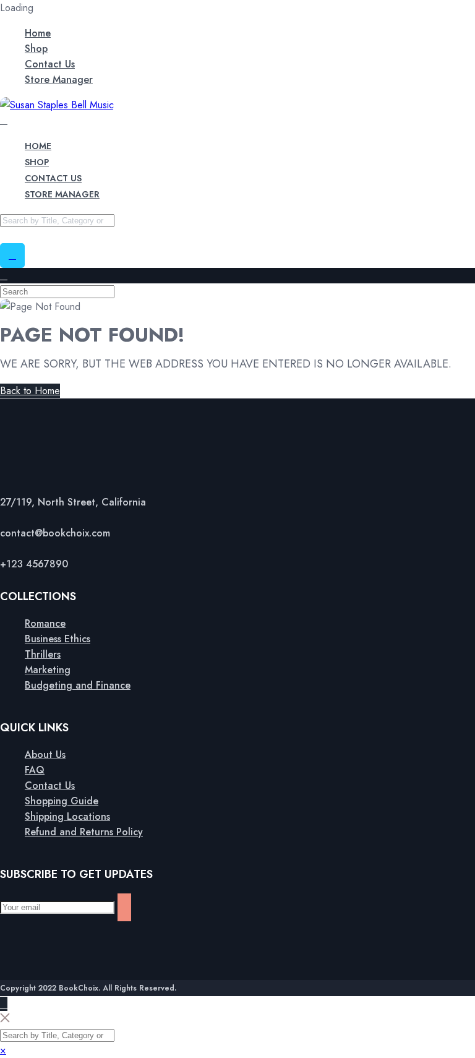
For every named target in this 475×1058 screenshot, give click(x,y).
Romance (45, 623)
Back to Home (30, 391)
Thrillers (43, 654)
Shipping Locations (67, 816)
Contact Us (50, 64)
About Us (45, 754)
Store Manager (59, 79)
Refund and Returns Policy (84, 832)
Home (38, 33)
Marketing (48, 670)
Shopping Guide (61, 801)
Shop (36, 48)
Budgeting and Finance (78, 685)
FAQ (35, 770)
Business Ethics (57, 639)
